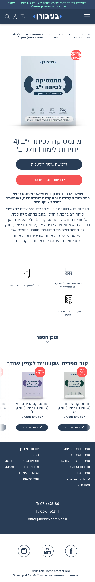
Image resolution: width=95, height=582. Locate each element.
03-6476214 (49, 511)
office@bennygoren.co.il (47, 519)
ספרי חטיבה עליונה (77, 449)
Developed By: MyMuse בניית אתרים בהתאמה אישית (47, 575)
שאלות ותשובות (78, 479)
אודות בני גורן (29, 449)
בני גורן (88, 36)
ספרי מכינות (81, 473)
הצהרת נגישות (29, 473)
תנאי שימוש (30, 479)
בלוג (36, 455)
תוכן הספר (48, 337)
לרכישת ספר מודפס (49, 180)
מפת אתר (83, 485)
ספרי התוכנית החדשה (53, 36)
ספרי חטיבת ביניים (77, 455)
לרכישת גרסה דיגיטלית (49, 164)
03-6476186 (49, 504)
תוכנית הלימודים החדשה (22, 461)
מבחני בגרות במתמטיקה (22, 467)
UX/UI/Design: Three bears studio (47, 571)
